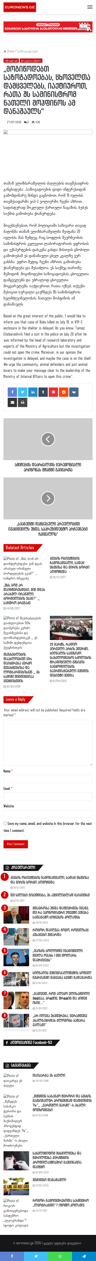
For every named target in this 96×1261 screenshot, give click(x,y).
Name (8, 771)
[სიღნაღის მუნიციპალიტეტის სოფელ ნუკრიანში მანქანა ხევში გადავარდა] (16, 979)
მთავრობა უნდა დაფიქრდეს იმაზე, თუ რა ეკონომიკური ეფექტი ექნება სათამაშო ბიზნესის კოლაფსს (61, 912)
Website (8, 806)
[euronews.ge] (19, 7)
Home (10, 51)
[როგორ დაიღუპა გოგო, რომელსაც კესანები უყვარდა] (16, 937)
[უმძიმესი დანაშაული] (16, 1186)
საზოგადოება (27, 51)
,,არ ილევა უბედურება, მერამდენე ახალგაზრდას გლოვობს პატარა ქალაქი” (60, 1020)
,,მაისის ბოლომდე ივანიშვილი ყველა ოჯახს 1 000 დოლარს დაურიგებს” (58, 955)
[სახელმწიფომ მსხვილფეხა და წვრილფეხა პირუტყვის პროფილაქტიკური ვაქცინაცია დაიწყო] (16, 1161)
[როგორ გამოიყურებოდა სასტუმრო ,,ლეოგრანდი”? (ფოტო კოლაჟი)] (16, 1213)
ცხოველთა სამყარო (31, 61)
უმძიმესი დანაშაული (49, 1180)
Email (7, 789)
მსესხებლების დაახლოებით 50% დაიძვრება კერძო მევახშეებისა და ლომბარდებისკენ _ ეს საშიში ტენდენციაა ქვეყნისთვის (21, 668)
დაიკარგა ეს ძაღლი (49, 1076)
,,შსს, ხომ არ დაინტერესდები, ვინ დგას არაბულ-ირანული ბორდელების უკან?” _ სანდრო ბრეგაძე (24, 594)
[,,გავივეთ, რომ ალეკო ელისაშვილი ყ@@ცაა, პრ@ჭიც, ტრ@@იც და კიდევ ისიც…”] (16, 1000)
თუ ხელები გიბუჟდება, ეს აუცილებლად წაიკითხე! (50, 895)
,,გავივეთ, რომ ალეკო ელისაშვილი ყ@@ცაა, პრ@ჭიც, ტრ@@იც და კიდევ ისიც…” (61, 998)
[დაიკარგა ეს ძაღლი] (16, 1082)
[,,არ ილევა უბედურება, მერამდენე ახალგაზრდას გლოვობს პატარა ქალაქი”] (16, 1022)
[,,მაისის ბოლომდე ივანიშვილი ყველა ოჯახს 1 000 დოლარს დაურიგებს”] (16, 957)
